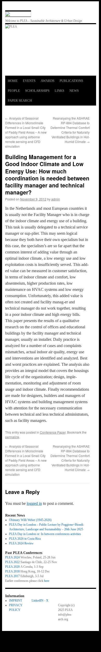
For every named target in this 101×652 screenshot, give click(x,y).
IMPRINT (15, 600)
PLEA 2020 (12, 567)
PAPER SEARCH (20, 100)
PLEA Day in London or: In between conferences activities (45, 534)
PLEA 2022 (12, 562)
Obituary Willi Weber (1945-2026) (30, 520)
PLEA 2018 (12, 571)
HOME (13, 81)
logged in (34, 503)
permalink (12, 437)
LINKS (59, 91)
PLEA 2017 (12, 576)
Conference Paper (53, 432)
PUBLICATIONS (71, 81)
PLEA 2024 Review (21, 543)
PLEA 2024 (12, 557)
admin (55, 199)
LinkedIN (38, 600)
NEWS (74, 91)
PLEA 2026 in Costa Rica (25, 538)
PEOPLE (14, 91)
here (46, 581)
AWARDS (47, 81)
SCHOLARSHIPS (37, 91)
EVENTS (29, 81)
